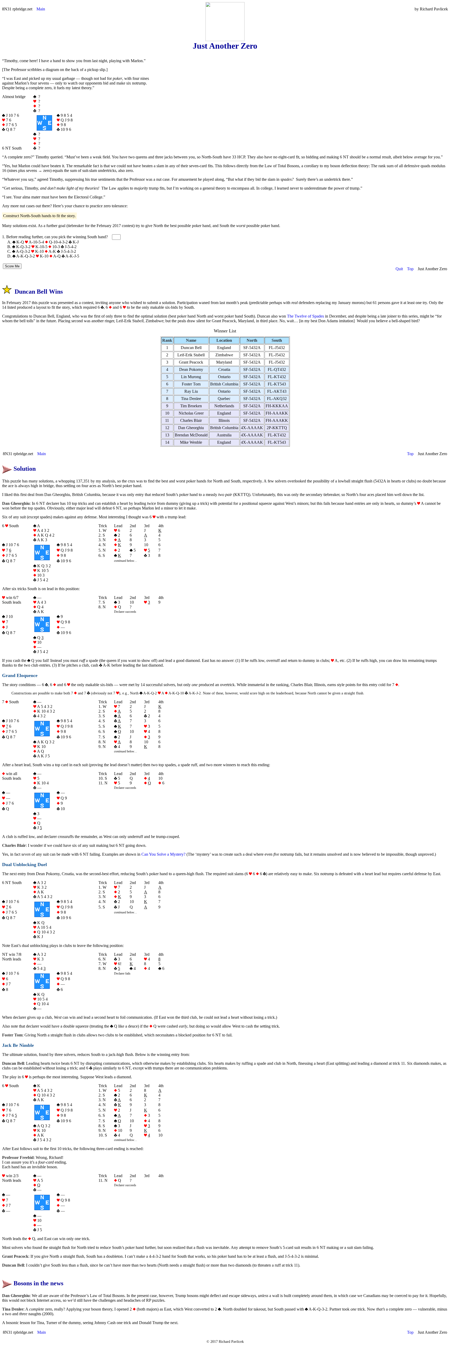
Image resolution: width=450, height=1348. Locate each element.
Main (40, 9)
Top (410, 269)
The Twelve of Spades (305, 316)
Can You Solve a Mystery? (163, 854)
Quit (399, 269)
